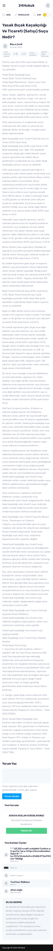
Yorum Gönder (11, 796)
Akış (8, 15)
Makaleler (23, 15)
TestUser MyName (20, 882)
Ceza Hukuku (32, 54)
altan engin (16, 890)
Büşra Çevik (16, 44)
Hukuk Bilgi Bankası (45, 54)
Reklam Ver (26, 830)
